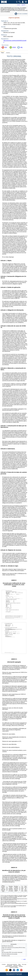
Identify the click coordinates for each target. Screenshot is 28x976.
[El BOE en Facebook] (14, 970)
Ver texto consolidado (22, 13)
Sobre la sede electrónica (12, 964)
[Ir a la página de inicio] (4, 2)
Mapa (19, 964)
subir (24, 959)
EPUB (14, 47)
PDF (6, 47)
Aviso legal (24, 964)
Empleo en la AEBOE (14, 967)
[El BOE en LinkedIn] (18, 970)
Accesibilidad (9, 965)
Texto (2, 52)
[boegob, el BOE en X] (10, 970)
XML (21, 47)
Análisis (8, 52)
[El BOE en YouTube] (21, 970)
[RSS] (7, 970)
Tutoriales (21, 966)
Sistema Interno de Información (11, 966)
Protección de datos (17, 965)
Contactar (4, 964)
